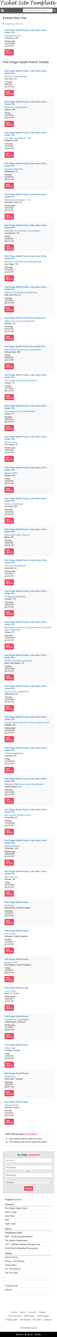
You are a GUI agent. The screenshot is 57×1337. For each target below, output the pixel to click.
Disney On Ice (11, 1257)
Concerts (9, 1204)
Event (20, 1334)
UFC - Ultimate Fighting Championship (22, 1244)
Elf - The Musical (12, 1269)
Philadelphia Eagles (14, 1232)
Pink (7, 1220)
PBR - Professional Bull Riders (19, 1236)
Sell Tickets (25, 1319)
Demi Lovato (10, 1212)
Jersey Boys (10, 1265)
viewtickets (9, 52)
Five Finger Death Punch (16, 1208)
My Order (37, 1319)
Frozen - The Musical (14, 1261)
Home (14, 1312)
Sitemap (47, 1319)
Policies (8, 1289)
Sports (8, 1229)
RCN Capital (43, 1316)
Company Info (11, 1286)
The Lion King (11, 1273)
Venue (29, 1334)
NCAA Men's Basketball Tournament (21, 1248)
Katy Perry (10, 1216)
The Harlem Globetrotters (16, 1240)
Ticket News (29, 1316)
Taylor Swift (10, 1223)
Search (28, 1188)
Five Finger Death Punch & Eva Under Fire (25, 318)
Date (38, 1334)
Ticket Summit (14, 1316)
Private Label (11, 1319)
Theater (8, 1253)
